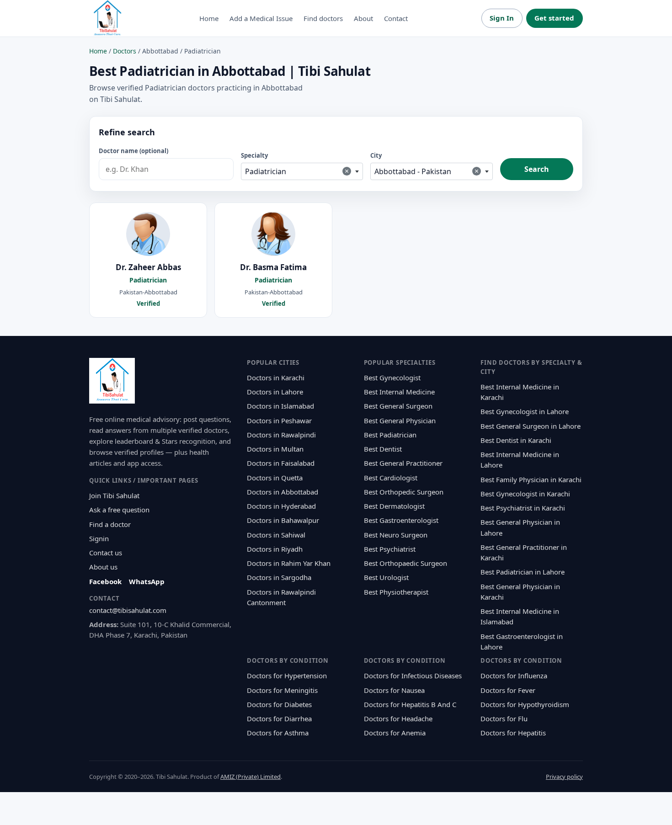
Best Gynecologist (392, 377)
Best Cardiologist (390, 477)
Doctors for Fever (507, 690)
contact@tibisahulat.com (127, 610)
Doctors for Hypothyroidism (524, 704)
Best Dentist (383, 448)
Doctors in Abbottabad (282, 491)
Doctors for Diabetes (279, 704)
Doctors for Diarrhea (279, 718)
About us (103, 566)
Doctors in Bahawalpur (283, 520)
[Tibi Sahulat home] (107, 18)
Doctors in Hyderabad (281, 506)
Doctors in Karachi (275, 377)
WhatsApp (147, 581)
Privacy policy (564, 776)
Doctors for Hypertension (287, 675)
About (363, 18)
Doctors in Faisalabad (281, 463)
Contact (396, 18)
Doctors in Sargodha (279, 577)
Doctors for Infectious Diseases (413, 675)
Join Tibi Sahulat (114, 495)
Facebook (105, 581)
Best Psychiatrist (390, 549)
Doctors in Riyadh (275, 549)
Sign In (502, 17)
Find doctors (323, 18)
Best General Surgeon (398, 405)
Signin (99, 538)
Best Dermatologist (394, 506)
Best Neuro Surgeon (395, 534)
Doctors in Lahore (275, 391)
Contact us (105, 552)
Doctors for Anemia (395, 732)
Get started (554, 17)
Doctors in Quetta (275, 477)
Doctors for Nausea (394, 690)
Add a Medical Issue (261, 18)
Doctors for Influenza (513, 675)
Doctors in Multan (275, 448)
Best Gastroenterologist (401, 520)
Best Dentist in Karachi (515, 440)
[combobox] (302, 171)
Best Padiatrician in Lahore (522, 571)
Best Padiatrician (390, 434)
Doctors (124, 51)
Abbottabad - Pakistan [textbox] (426, 171)
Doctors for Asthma (278, 732)
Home (209, 18)
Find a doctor (110, 524)
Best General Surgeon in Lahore (530, 426)
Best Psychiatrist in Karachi (522, 507)
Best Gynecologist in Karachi (525, 493)
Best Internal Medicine (399, 391)
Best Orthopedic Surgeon (403, 491)
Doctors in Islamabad (280, 405)
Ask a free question (119, 509)
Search (536, 169)
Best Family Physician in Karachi (530, 479)
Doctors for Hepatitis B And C (410, 704)
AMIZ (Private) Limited (250, 776)
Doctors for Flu (504, 718)
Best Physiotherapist (396, 591)
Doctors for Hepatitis (513, 732)
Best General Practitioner (403, 463)
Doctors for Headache (398, 718)
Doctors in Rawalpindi (281, 434)
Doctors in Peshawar (279, 420)
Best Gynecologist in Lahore (524, 411)
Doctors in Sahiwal (276, 534)
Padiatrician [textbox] (297, 171)
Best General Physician (400, 420)
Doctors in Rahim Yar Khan (289, 563)
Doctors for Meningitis (282, 690)
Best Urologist (386, 577)
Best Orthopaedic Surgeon (405, 563)
